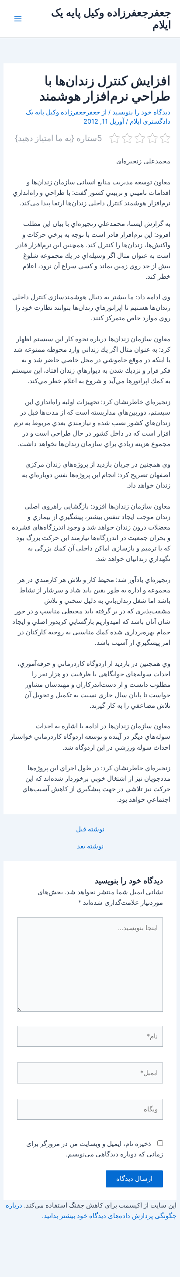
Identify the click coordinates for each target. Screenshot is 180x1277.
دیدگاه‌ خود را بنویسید (141, 112)
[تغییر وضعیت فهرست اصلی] (18, 19)
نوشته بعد (90, 846)
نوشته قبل (90, 829)
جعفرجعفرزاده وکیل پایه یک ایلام (111, 18)
